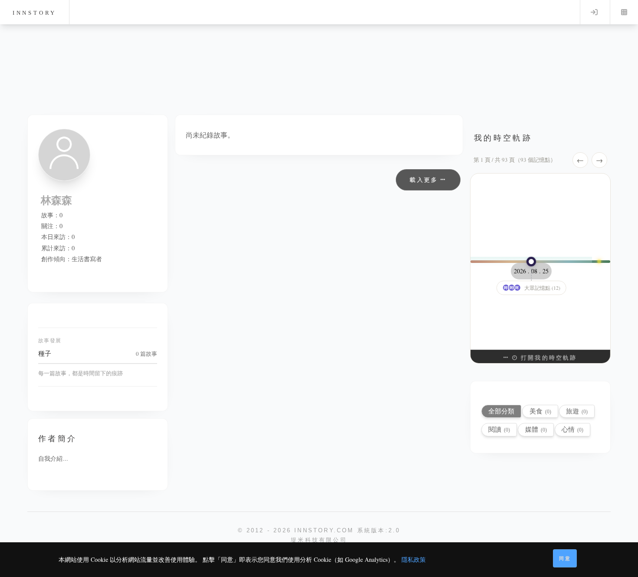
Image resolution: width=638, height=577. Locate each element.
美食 (540, 411)
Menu (624, 12)
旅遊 (577, 411)
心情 (572, 429)
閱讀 (499, 429)
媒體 (536, 429)
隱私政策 (413, 559)
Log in (594, 12)
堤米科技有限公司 (319, 540)
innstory (34, 13)
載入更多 (425, 180)
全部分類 (501, 411)
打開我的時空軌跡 (547, 357)
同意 (565, 558)
